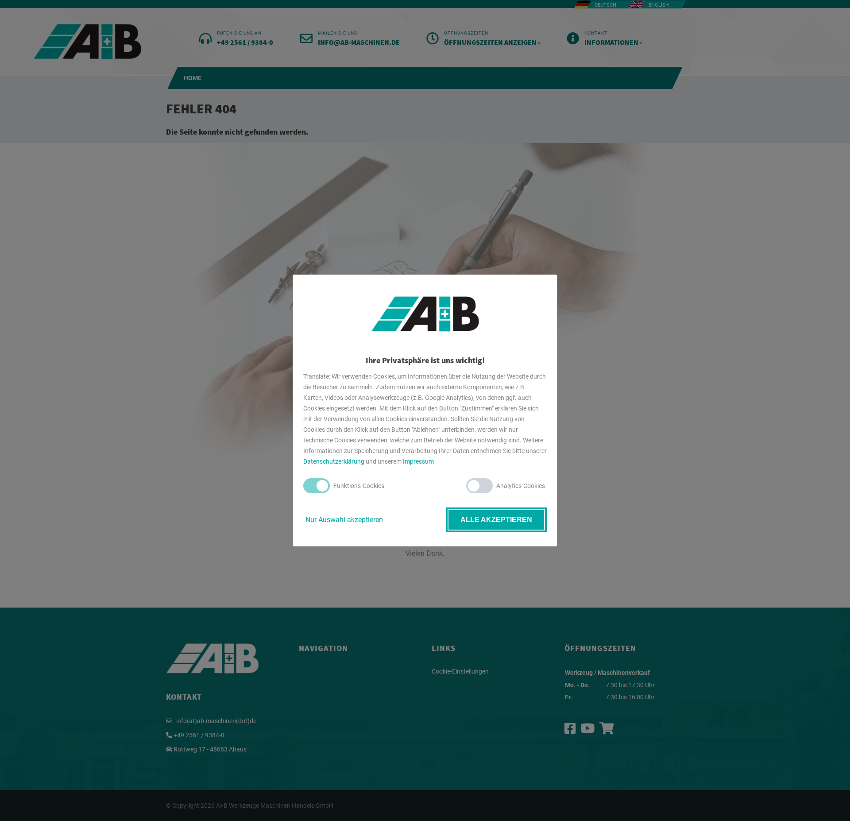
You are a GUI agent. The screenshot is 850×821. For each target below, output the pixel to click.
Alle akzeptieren (496, 519)
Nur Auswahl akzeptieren (344, 519)
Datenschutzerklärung (333, 461)
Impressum (418, 461)
